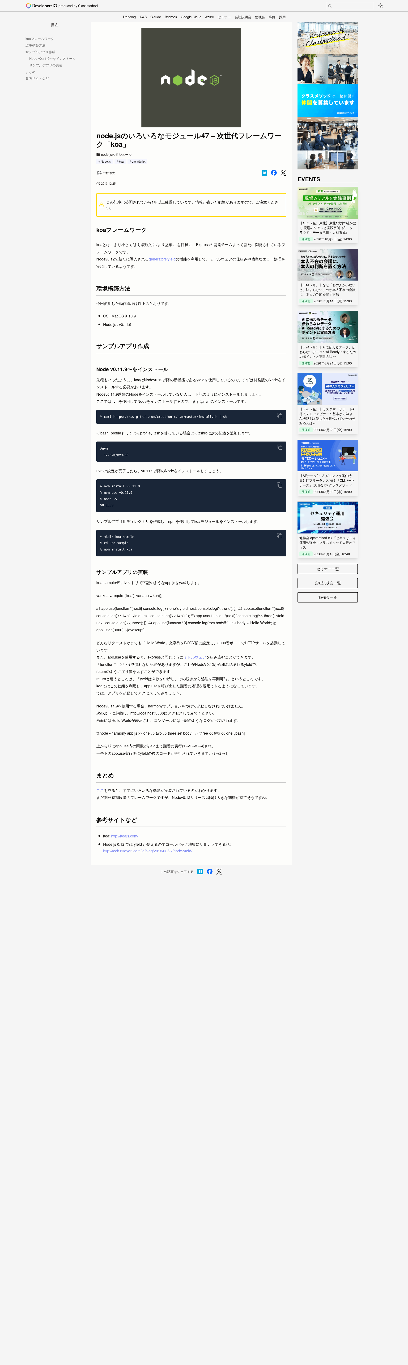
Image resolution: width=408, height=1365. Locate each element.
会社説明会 (243, 16)
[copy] (279, 415)
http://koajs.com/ (124, 836)
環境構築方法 (35, 45)
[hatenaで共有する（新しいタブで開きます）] (264, 173)
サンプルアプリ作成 (40, 51)
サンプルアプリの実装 (45, 65)
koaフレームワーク (40, 38)
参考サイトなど (37, 78)
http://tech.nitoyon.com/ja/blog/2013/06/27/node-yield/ (147, 851)
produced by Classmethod (78, 5)
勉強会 (260, 16)
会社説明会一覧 (327, 583)
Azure (209, 16)
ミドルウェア (194, 657)
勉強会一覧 (327, 597)
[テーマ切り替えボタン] (380, 6)
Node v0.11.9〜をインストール (52, 58)
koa (121, 161)
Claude (155, 16)
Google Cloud (191, 16)
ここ (100, 790)
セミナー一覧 (327, 569)
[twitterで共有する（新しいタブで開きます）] (283, 173)
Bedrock (171, 16)
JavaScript (138, 161)
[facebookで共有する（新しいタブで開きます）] (274, 173)
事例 (272, 16)
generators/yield (162, 259)
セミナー (224, 16)
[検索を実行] (330, 6)
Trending (129, 16)
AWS (143, 16)
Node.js (106, 161)
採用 (282, 16)
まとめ (30, 71)
